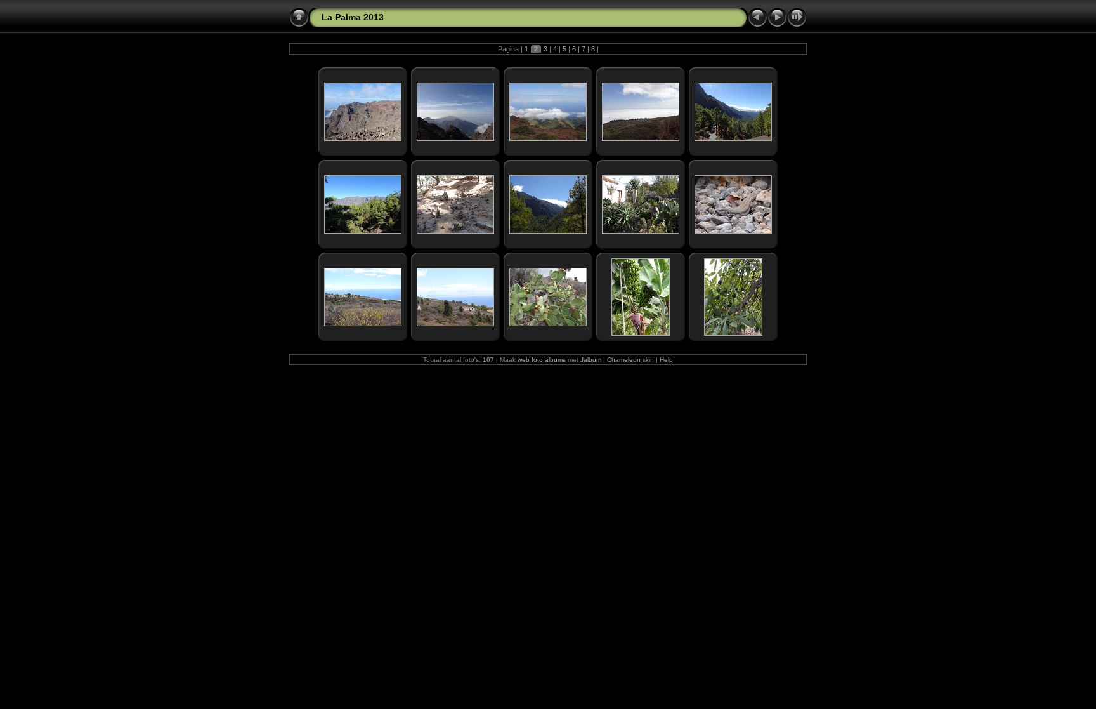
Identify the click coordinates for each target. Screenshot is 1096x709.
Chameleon (624, 359)
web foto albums (542, 359)
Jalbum (590, 359)
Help (666, 359)
